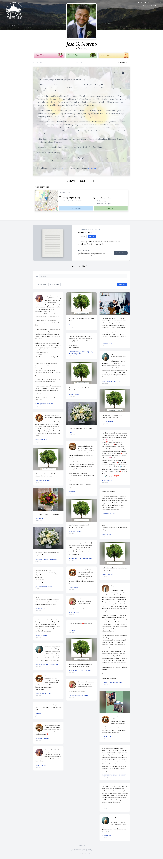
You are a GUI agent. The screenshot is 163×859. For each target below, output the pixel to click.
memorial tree (62, 168)
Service (80, 62)
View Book (82, 236)
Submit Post (122, 284)
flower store (91, 168)
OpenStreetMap (83, 853)
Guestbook (124, 62)
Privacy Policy (77, 850)
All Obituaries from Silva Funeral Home (149, 4)
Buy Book (91, 236)
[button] (46, 199)
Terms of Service (85, 850)
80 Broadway (101, 201)
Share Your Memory (121, 253)
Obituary (37, 62)
